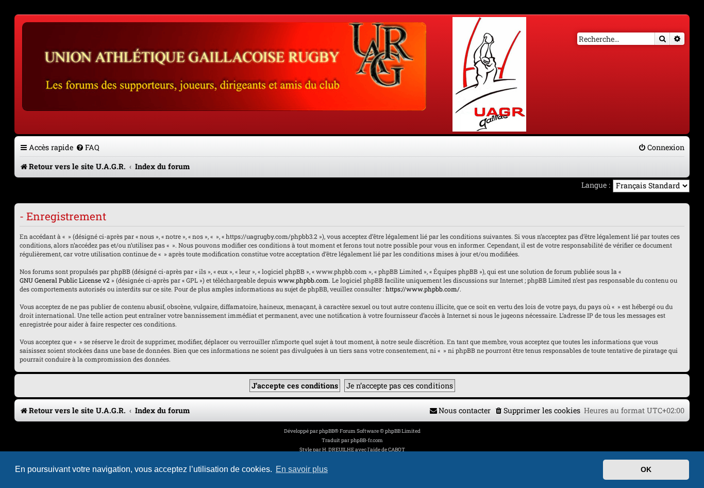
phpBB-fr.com (366, 440)
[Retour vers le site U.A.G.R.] (225, 65)
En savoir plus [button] (302, 469)
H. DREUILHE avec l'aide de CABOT (363, 449)
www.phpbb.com (303, 280)
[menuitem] (87, 147)
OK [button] (646, 469)
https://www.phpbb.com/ (422, 289)
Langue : (595, 185)
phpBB (326, 431)
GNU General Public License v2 (65, 280)
